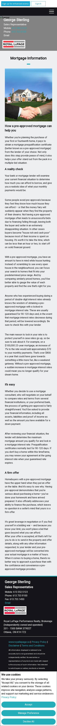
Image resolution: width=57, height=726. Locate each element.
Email (6, 35)
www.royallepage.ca (19, 642)
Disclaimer (14, 645)
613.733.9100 (19, 32)
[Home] (13, 44)
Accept (28, 704)
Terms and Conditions (33, 645)
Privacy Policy (8, 697)
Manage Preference (28, 713)
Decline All (28, 721)
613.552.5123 (19, 28)
